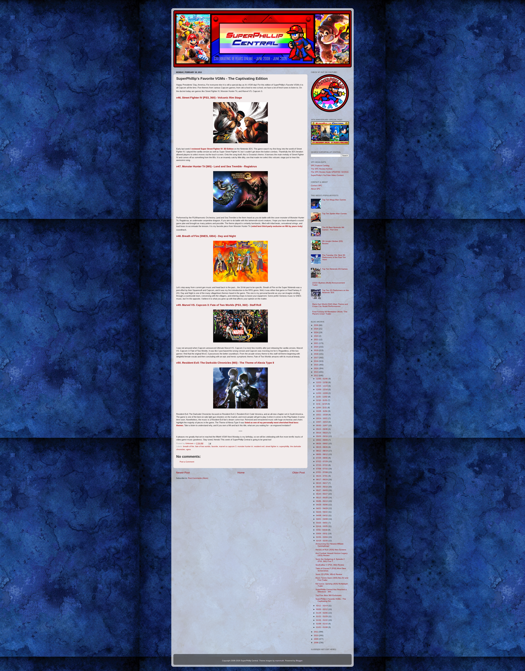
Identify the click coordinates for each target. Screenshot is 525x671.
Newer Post (183, 472)
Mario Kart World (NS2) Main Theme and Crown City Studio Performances (330, 305)
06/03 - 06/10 (322, 487)
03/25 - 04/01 (322, 523)
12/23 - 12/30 (322, 382)
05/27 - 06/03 (322, 490)
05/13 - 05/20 (322, 498)
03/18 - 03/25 (322, 526)
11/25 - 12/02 (322, 397)
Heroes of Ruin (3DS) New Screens (331, 550)
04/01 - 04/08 (322, 519)
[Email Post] (210, 443)
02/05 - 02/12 (322, 609)
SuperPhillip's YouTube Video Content (327, 175)
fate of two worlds (202, 446)
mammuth (279, 661)
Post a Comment (187, 462)
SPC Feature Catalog (320, 166)
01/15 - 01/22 (322, 620)
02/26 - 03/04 (322, 537)
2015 (316, 365)
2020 (316, 347)
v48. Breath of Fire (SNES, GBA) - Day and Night (206, 236)
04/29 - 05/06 (322, 505)
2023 (316, 336)
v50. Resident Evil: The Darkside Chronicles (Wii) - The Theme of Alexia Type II (225, 362)
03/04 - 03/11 (322, 534)
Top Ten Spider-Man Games (334, 214)
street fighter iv (272, 446)
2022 (316, 340)
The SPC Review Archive (321, 169)
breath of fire (188, 446)
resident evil (259, 446)
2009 (316, 639)
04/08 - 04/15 (322, 516)
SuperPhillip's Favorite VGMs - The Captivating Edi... (331, 600)
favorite (215, 446)
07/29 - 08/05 (322, 458)
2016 (316, 361)
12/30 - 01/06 (322, 379)
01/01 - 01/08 (322, 627)
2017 (316, 358)
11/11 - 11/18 (321, 404)
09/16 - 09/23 (322, 433)
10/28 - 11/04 (322, 411)
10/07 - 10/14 (322, 422)
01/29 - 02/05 (322, 613)
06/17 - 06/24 (322, 480)
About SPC (315, 189)
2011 (316, 632)
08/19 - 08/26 (322, 447)
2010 (316, 635)
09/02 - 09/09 (322, 440)
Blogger (299, 661)
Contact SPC (316, 186)
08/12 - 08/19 (322, 451)
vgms (188, 449)
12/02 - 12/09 (322, 393)
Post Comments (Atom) (198, 478)
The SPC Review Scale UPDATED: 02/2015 (329, 172)
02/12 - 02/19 (322, 606)
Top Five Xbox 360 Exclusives (328, 595)
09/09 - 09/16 (322, 436)
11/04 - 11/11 (321, 408)
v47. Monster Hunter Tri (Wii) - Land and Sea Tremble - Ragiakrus (216, 166)
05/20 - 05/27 (322, 494)
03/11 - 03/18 (322, 530)
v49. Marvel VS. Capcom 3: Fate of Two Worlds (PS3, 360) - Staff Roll (218, 305)
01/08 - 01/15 (322, 624)
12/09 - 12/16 (322, 390)
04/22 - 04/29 (322, 508)
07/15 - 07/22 (322, 465)
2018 (316, 354)
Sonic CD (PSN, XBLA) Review (329, 574)
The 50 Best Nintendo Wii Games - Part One (333, 228)
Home (241, 472)
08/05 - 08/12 (322, 454)
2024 (316, 332)
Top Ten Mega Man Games (334, 200)
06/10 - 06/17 (322, 483)
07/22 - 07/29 (322, 461)
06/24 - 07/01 (322, 476)
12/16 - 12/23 (322, 386)
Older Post (298, 472)
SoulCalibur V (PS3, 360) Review (330, 565)
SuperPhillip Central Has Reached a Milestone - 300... (331, 591)
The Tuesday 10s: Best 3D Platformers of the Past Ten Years (334, 257)
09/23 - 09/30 (322, 429)
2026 (316, 325)
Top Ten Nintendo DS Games (335, 269)
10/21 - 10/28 (322, 415)
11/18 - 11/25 (322, 400)
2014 (316, 368)
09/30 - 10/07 (322, 425)
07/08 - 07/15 (322, 469)
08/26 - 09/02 (322, 444)
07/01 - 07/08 (322, 472)
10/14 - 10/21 (322, 418)
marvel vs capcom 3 (227, 446)
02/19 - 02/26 (322, 541)
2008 (316, 643)
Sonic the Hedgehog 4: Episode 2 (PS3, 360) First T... (330, 560)
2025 (316, 329)
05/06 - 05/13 (322, 501)
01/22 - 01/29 (322, 616)
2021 (316, 343)
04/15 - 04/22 (322, 512)
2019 (316, 350)
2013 (316, 372)
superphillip (284, 446)
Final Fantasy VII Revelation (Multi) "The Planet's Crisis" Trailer (329, 313)
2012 (316, 376)
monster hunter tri (245, 446)
